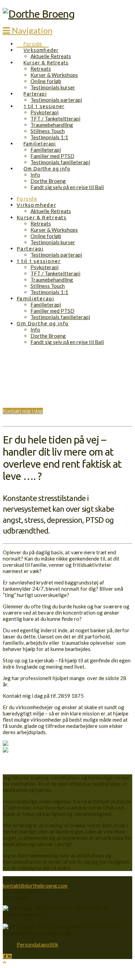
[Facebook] (5, 956)
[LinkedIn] (9, 956)
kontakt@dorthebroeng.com (35, 885)
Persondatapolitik (37, 944)
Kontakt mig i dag (23, 411)
